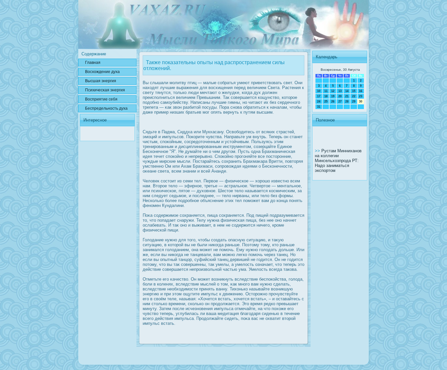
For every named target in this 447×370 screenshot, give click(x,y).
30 (360, 101)
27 (340, 101)
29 (353, 101)
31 (318, 106)
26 (332, 101)
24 (318, 101)
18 (326, 96)
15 (353, 91)
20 (340, 96)
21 (347, 96)
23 (360, 96)
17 (318, 96)
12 (332, 91)
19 (332, 96)
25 (326, 101)
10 (318, 91)
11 (326, 91)
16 (360, 91)
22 (353, 96)
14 (347, 91)
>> (318, 150)
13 (340, 91)
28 (347, 101)
